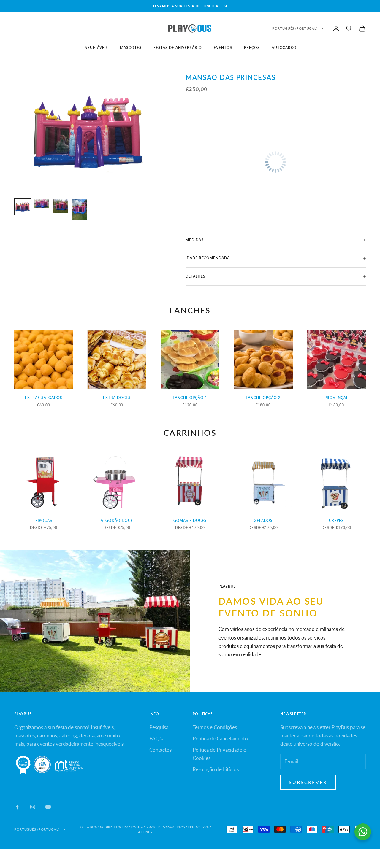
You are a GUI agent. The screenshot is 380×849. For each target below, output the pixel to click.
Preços (252, 47)
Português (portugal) (295, 28)
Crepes (336, 520)
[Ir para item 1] (22, 206)
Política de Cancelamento (220, 738)
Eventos (223, 47)
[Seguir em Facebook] (17, 807)
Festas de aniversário (177, 47)
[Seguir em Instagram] (33, 807)
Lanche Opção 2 (263, 397)
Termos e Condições (215, 727)
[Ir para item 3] (60, 205)
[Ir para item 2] (41, 203)
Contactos (160, 750)
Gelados (263, 520)
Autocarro (284, 47)
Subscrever (308, 782)
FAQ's (156, 738)
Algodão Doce (117, 520)
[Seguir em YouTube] (48, 807)
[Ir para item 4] (79, 209)
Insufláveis (95, 47)
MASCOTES (131, 47)
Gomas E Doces (189, 520)
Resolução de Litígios (216, 769)
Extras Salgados (43, 397)
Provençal (336, 397)
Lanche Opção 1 (190, 397)
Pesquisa (158, 727)
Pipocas (43, 520)
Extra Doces (117, 397)
